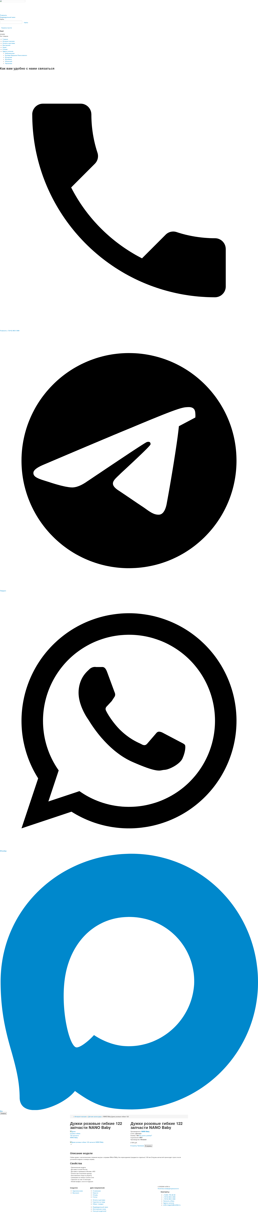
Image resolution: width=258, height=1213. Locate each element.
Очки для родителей (99, 1211)
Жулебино (8, 59)
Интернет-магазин (9, 41)
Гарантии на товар (99, 1202)
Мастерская (6, 45)
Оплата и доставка (9, 43)
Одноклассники (78, 1191)
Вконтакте (76, 1193)
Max (1, 1111)
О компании (97, 1191)
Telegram (3, 591)
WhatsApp (3, 851)
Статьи (95, 1197)
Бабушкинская (10, 53)
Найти (2, 19)
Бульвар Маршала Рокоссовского (16, 55)
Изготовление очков (99, 1209)
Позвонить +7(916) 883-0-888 (9, 331)
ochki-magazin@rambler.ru (171, 1205)
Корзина (4, 28)
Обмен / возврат (98, 1204)
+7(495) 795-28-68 (169, 1195)
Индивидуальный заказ (7, 17)
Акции (4, 47)
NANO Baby (145, 1131)
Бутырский (8, 57)
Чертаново (8, 63)
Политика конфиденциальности (168, 1188)
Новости (95, 1193)
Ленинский (8, 61)
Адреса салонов (8, 51)
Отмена (3, 1113)
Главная (5, 39)
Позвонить (3, 15)
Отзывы (5, 49)
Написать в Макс (168, 1201)
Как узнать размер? (145, 1135)
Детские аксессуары (95, 1116)
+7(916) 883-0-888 (169, 1197)
